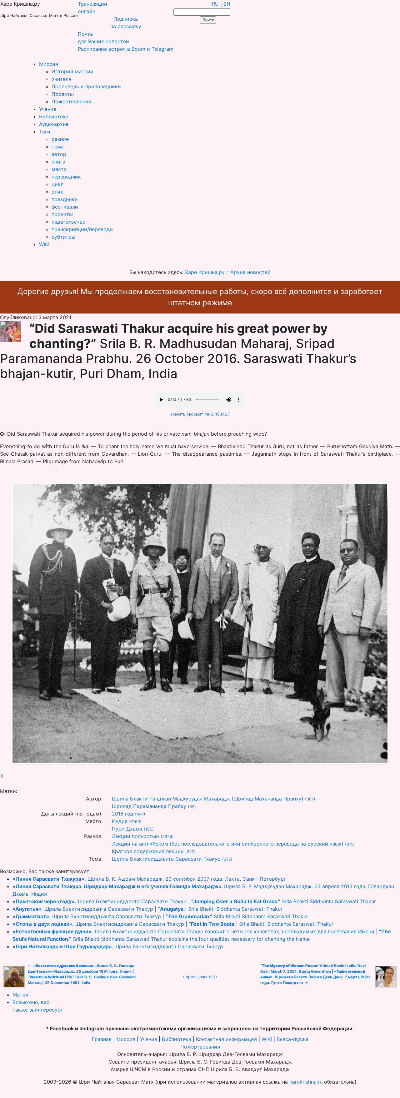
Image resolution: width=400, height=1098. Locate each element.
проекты (62, 214)
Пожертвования (71, 101)
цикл (57, 184)
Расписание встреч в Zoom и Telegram (125, 49)
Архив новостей (200, 976)
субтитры (63, 237)
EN (226, 4)
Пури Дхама (127, 829)
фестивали (65, 207)
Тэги (44, 131)
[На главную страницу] (8, 56)
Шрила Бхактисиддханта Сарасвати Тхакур (166, 859)
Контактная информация (226, 1039)
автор (59, 154)
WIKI (44, 244)
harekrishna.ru (305, 1082)
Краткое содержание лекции (148, 851)
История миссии (72, 71)
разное (60, 139)
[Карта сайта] (26, 56)
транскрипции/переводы (82, 229)
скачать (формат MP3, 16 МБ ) (200, 414)
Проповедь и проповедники (86, 86)
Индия (120, 821)
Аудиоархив (54, 124)
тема (58, 146)
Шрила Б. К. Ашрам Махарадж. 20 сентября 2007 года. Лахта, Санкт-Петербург (149, 879)
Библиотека (53, 116)
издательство (69, 222)
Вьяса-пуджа (292, 1039)
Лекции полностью (135, 836)
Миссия (48, 64)
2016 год (122, 814)
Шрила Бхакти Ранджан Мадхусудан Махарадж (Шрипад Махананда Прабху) (207, 798)
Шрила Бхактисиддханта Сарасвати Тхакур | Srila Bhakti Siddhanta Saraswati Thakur (194, 901)
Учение (47, 109)
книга (58, 161)
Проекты (63, 94)
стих (57, 192)
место (59, 169)
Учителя (61, 79)
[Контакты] (44, 56)
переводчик (66, 177)
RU (215, 4)
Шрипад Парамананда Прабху (149, 806)
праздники (65, 199)
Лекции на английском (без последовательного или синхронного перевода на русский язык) (227, 844)
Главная (102, 1039)
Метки (20, 995)
